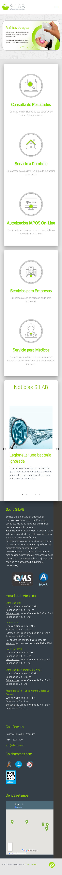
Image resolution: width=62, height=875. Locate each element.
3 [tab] (31, 494)
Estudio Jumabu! (31, 864)
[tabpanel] (31, 427)
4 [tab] (35, 494)
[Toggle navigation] (56, 7)
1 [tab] (22, 494)
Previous (4, 449)
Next (57, 449)
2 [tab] (26, 494)
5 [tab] (39, 494)
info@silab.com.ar (15, 745)
